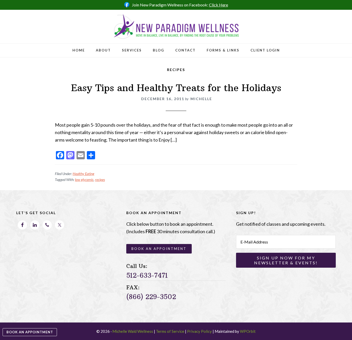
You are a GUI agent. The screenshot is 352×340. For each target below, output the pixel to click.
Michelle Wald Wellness (132, 331)
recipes (100, 179)
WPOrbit (248, 331)
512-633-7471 (147, 275)
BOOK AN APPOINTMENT (29, 332)
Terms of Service (170, 331)
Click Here (218, 4)
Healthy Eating (83, 173)
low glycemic (84, 179)
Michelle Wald (176, 26)
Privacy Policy (199, 331)
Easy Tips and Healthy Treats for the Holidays (176, 88)
